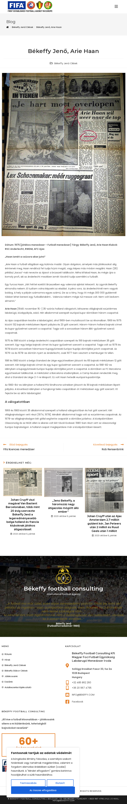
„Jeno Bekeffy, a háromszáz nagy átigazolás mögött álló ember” (63, 506)
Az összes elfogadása (43, 790)
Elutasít (60, 783)
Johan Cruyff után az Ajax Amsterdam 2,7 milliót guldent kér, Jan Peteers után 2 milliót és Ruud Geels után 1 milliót (104, 524)
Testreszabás (28, 783)
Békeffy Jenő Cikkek (65, 63)
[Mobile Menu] (116, 6)
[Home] (7, 27)
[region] (43, 772)
